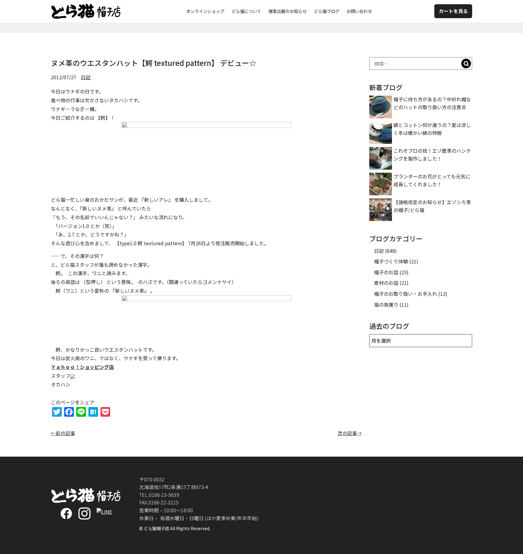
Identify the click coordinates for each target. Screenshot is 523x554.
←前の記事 (63, 433)
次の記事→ (349, 433)
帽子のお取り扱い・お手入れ (405, 293)
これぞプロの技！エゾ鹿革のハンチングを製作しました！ (432, 154)
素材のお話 (386, 282)
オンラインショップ (205, 11)
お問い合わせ (359, 11)
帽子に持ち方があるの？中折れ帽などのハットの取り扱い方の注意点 (432, 103)
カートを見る (453, 11)
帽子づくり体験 (391, 261)
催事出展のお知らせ (287, 11)
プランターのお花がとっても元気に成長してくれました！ (431, 180)
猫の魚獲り (386, 304)
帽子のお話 (386, 272)
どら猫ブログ (326, 11)
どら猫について (246, 11)
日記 (85, 77)
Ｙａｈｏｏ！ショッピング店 (82, 366)
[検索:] (420, 63)
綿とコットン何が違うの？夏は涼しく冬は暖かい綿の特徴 (432, 128)
